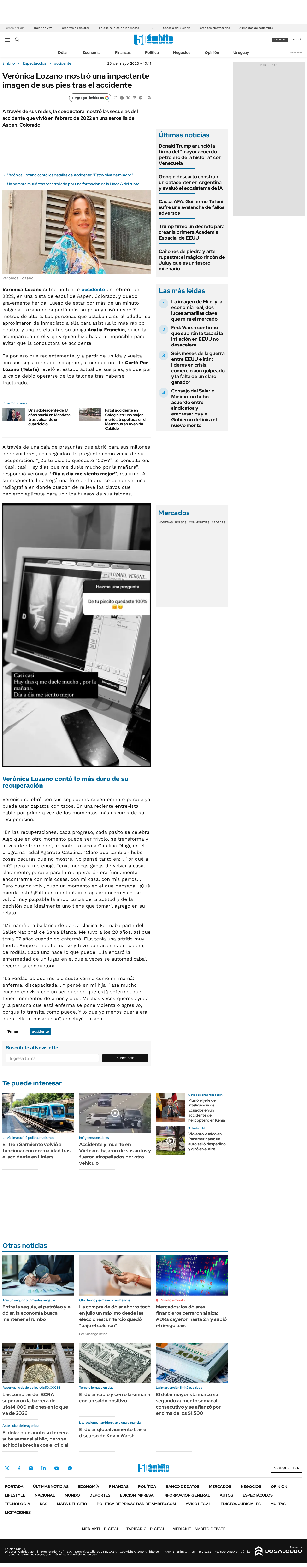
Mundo (72, 1495)
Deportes (99, 1495)
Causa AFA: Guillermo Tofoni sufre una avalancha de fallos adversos (191, 207)
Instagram (31, 1468)
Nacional (45, 1495)
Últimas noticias (51, 1486)
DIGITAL (100, 1529)
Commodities (199, 522)
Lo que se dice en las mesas (119, 27)
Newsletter (296, 52)
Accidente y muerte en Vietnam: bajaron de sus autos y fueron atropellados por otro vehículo (115, 1153)
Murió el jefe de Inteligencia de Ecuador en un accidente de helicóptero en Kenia (206, 1110)
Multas (278, 1503)
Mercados (220, 1486)
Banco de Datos (182, 1486)
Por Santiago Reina (93, 1334)
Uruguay (241, 52)
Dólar (63, 52)
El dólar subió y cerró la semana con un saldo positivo (114, 1397)
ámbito (8, 63)
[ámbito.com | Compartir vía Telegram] (140, 97)
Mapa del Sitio (72, 1503)
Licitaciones (18, 1512)
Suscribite (125, 1058)
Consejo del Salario (176, 27)
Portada (14, 1486)
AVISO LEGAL (198, 1503)
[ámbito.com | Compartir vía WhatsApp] (116, 97)
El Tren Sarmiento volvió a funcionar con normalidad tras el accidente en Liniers (36, 1150)
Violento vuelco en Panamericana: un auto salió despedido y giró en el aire (207, 1141)
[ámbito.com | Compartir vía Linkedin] (134, 97)
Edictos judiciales (241, 1503)
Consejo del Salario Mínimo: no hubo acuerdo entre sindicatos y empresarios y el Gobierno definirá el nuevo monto (194, 408)
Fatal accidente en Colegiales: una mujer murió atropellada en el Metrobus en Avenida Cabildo (125, 419)
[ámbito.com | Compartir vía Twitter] (128, 97)
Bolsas (181, 522)
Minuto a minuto (173, 1300)
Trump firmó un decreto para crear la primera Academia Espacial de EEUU (191, 232)
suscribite (280, 39)
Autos (226, 1495)
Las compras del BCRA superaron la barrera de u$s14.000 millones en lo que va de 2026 (35, 1403)
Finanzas (123, 52)
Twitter (7, 1468)
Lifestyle (15, 1495)
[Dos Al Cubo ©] (278, 1551)
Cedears (218, 522)
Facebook (19, 1468)
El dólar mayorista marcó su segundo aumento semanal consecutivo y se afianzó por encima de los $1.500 (188, 1403)
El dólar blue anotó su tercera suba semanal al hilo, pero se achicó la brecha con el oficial (35, 1438)
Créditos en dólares (75, 27)
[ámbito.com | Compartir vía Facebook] (122, 97)
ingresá (296, 39)
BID (151, 27)
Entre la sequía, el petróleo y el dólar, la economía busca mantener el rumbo (37, 1313)
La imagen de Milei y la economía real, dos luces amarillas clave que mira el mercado (196, 310)
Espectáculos (34, 63)
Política (152, 52)
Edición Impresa (137, 1495)
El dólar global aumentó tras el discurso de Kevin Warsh (113, 1432)
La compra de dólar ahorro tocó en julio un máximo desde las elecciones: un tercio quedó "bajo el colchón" (114, 1316)
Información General (186, 1495)
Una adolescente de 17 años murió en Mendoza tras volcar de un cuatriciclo (49, 417)
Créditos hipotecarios (215, 27)
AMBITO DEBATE (198, 1529)
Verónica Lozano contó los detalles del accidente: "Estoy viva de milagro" (70, 175)
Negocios (181, 52)
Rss (43, 1503)
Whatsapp (70, 1468)
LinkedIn (43, 1468)
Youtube (56, 1468)
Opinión (212, 52)
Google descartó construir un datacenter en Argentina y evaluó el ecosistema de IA (191, 182)
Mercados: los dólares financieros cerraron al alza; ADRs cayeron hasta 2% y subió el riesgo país (191, 1316)
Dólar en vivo (43, 27)
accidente (62, 63)
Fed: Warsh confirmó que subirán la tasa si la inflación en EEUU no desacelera (197, 336)
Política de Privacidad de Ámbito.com (136, 1503)
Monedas (165, 522)
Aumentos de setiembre (256, 27)
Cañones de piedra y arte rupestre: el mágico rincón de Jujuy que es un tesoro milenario (192, 260)
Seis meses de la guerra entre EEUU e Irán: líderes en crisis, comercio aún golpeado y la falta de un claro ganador (198, 367)
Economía (91, 52)
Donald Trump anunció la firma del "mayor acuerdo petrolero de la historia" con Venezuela (190, 154)
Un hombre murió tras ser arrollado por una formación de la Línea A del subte (73, 183)
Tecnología (17, 1503)
